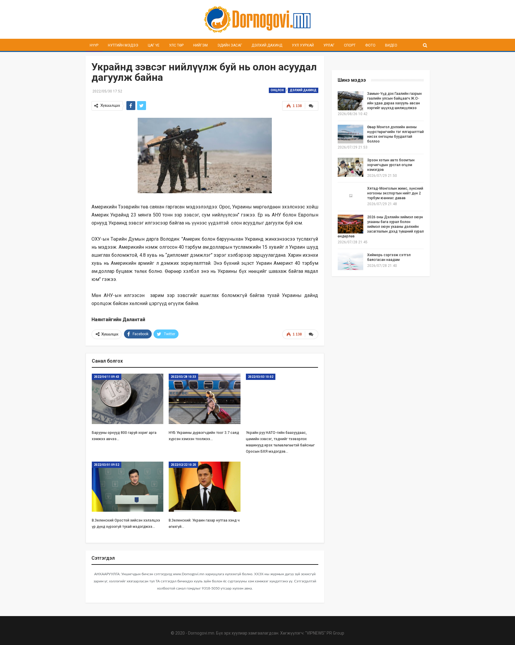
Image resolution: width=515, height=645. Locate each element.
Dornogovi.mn (201, 633)
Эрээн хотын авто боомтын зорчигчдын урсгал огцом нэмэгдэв (391, 165)
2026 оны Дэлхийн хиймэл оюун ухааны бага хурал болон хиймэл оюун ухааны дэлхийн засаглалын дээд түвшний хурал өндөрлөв (381, 226)
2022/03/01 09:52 (106, 464)
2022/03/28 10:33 (183, 376)
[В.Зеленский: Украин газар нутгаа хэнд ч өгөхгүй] (205, 487)
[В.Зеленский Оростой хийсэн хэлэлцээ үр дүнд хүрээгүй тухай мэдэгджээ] (128, 487)
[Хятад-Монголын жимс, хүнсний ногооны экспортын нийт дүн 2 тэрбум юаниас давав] (350, 195)
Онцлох (277, 90)
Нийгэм (200, 45)
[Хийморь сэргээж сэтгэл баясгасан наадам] (350, 262)
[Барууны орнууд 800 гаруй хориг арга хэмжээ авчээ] (128, 399)
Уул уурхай (303, 45)
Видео (391, 45)
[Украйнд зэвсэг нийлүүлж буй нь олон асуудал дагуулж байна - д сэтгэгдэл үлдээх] (311, 106)
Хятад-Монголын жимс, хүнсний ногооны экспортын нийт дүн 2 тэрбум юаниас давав (395, 193)
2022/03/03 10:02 (260, 376)
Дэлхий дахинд (267, 45)
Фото (370, 45)
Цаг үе (153, 45)
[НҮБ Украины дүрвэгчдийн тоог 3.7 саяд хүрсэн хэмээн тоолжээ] (205, 399)
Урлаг (328, 45)
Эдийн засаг (229, 45)
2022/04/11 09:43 (106, 376)
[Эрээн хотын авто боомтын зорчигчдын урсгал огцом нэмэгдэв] (350, 167)
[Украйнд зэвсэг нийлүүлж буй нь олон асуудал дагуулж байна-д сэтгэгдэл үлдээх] (311, 334)
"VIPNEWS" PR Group (324, 633)
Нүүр (94, 45)
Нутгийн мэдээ (123, 45)
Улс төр (176, 45)
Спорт (350, 45)
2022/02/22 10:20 (183, 464)
